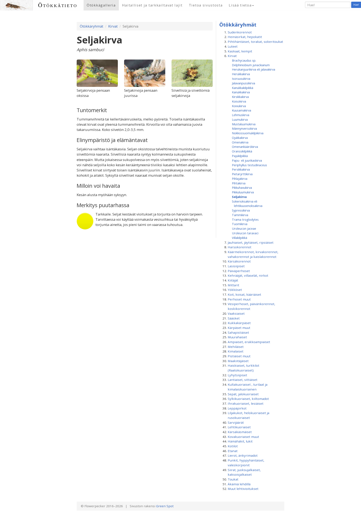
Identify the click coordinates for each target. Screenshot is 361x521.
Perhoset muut (239, 299)
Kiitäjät (233, 280)
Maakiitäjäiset (238, 361)
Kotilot (233, 446)
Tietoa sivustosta (206, 5)
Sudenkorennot (240, 32)
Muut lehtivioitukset (243, 489)
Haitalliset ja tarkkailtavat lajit (152, 5)
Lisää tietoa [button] (240, 5)
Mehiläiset (236, 347)
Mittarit (233, 285)
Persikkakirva (241, 169)
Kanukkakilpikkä (242, 88)
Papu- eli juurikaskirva (247, 160)
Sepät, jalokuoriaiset (243, 394)
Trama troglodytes (245, 219)
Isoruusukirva (241, 78)
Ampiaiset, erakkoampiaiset (249, 342)
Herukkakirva (241, 74)
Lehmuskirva (240, 115)
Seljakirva (239, 197)
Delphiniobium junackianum (251, 65)
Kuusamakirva (241, 110)
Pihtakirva (238, 183)
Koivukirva (239, 106)
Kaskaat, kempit (240, 51)
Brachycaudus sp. (244, 60)
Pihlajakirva (239, 178)
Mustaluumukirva (243, 124)
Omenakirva (240, 142)
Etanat (233, 451)
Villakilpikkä (239, 238)
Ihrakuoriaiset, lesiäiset (245, 403)
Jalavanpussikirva (243, 83)
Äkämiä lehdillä (239, 484)
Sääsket (234, 318)
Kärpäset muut (239, 328)
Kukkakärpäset (239, 323)
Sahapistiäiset (238, 332)
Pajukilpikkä (240, 156)
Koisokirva (239, 101)
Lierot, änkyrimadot (243, 455)
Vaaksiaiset (236, 313)
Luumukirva (240, 119)
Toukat (233, 479)
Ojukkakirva (240, 138)
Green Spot (165, 506)
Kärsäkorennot (239, 261)
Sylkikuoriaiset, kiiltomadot (248, 399)
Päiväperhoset (239, 271)
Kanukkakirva (241, 92)
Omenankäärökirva (245, 147)
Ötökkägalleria (101, 5)
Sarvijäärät (236, 422)
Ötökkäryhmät (91, 26)
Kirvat (113, 26)
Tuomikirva (239, 224)
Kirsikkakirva (240, 97)
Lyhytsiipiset (237, 375)
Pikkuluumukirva (243, 192)
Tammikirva (240, 215)
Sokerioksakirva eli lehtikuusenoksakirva (247, 203)
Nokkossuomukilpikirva (247, 133)
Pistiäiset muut (239, 356)
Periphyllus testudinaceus (249, 165)
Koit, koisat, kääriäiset (244, 294)
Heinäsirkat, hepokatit (245, 37)
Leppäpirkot (237, 408)
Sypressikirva (241, 210)
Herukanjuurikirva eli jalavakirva (253, 69)
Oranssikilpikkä (242, 151)
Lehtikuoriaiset (239, 427)
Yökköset (235, 290)
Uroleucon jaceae (244, 228)
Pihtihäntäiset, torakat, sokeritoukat (255, 41)
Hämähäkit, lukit (240, 441)
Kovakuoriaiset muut (243, 437)
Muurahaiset (237, 337)
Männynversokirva (244, 128)
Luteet (233, 46)
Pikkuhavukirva (242, 187)
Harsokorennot (239, 247)
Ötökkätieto (57, 5)
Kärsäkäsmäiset (240, 432)
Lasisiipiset (236, 266)
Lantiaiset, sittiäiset (242, 380)
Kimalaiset (235, 351)
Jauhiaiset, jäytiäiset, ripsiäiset (250, 242)
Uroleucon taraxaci (245, 233)
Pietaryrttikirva (242, 174)
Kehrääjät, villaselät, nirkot (248, 275)
